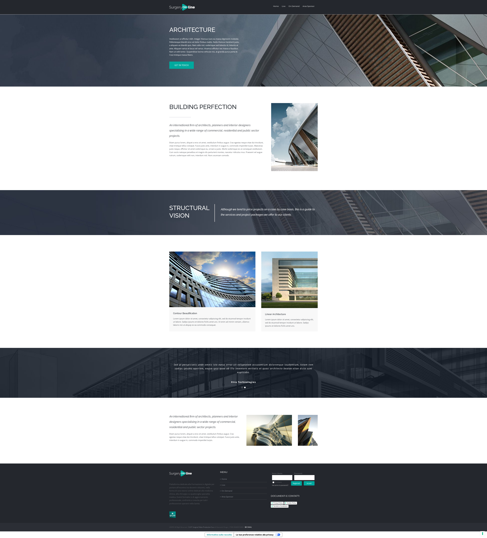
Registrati (296, 483)
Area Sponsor (227, 496)
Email (249, 527)
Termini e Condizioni (280, 506)
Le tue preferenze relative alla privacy (254, 534)
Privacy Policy (278, 503)
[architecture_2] (212, 252)
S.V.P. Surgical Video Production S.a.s (201, 527)
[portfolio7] (269, 416)
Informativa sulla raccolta (219, 534)
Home (224, 479)
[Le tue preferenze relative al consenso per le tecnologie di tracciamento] (482, 533)
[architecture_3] (308, 416)
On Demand (227, 491)
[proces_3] (289, 252)
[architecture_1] (294, 104)
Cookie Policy (291, 503)
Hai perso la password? (280, 485)
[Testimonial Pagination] (242, 387)
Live (223, 485)
